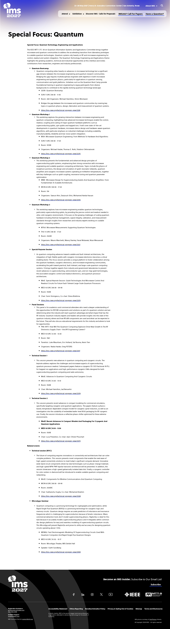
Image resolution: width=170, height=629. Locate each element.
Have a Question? (155, 14)
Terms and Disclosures (153, 609)
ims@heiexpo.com (13, 616)
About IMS (150, 6)
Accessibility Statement (57, 609)
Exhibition (77, 14)
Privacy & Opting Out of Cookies (120, 609)
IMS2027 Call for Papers (131, 14)
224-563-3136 (12, 612)
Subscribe (156, 584)
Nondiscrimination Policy (95, 609)
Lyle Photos (152, 619)
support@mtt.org (27, 619)
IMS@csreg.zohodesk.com (16, 610)
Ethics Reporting (76, 609)
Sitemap (139, 609)
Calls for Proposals (107, 14)
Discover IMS (92, 14)
